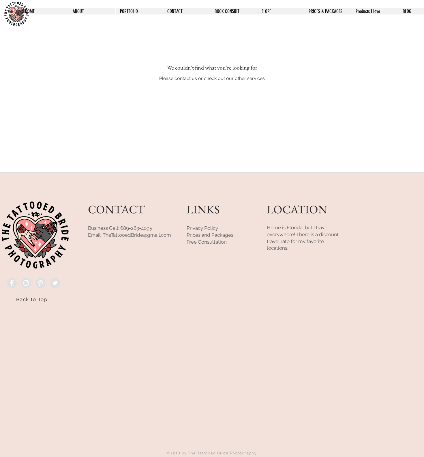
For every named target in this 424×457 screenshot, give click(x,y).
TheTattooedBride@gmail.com (137, 235)
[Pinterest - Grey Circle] (40, 283)
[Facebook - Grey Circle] (12, 283)
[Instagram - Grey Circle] (26, 283)
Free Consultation (207, 242)
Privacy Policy (202, 228)
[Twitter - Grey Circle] (55, 283)
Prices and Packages (210, 235)
